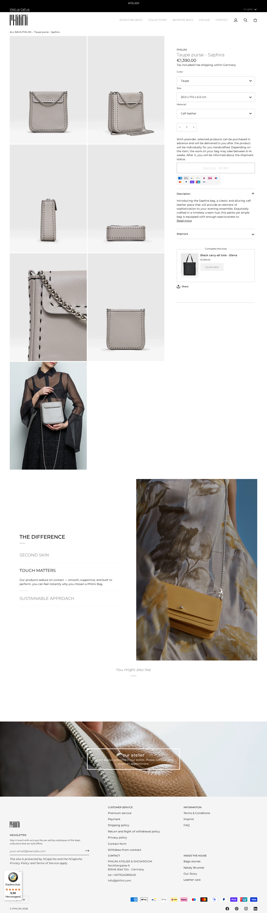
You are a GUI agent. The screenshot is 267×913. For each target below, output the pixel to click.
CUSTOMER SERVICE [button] (120, 807)
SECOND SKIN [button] (34, 555)
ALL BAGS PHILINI (20, 32)
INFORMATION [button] (193, 807)
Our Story (190, 873)
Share (185, 286)
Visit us (15, 9)
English (248, 9)
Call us (25, 9)
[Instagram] (246, 908)
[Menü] (19, 872)
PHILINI (17, 908)
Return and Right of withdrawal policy (134, 831)
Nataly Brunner (194, 867)
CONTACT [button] (114, 855)
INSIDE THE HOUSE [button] (195, 855)
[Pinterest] (236, 908)
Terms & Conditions (197, 813)
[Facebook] (227, 908)
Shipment (182, 233)
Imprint (189, 819)
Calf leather (188, 113)
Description (183, 193)
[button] (130, 20)
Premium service (119, 813)
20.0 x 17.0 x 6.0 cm (193, 97)
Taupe (185, 80)
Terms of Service (47, 863)
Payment (114, 819)
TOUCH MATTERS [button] (38, 570)
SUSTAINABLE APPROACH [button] (47, 598)
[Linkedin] (255, 908)
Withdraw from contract (124, 849)
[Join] (86, 851)
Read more (184, 220)
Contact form (117, 843)
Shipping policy (118, 825)
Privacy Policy (19, 863)
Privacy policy (117, 837)
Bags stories (192, 861)
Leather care (192, 879)
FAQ (187, 825)
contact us (163, 759)
